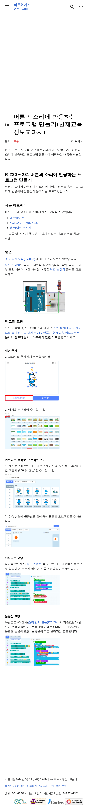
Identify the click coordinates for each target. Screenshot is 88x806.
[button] (6, 6)
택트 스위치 (12, 265)
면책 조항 (61, 786)
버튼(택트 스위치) (20, 227)
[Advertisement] (44, 62)
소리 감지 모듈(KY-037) (24, 222)
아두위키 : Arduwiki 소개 (40, 786)
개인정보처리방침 (15, 786)
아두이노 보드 (18, 218)
